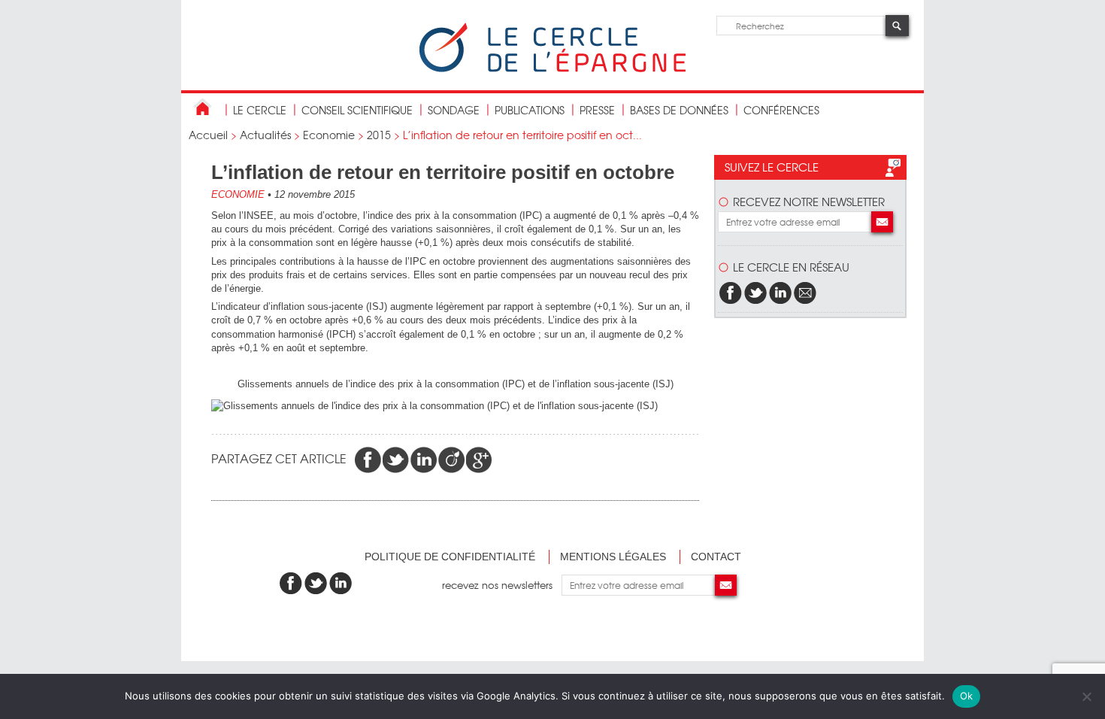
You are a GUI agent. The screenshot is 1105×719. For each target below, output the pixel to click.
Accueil (208, 134)
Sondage (454, 109)
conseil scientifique (357, 109)
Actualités (265, 134)
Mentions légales (613, 557)
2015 (379, 134)
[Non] (1086, 696)
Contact (716, 557)
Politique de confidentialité (450, 557)
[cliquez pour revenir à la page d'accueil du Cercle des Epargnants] (552, 68)
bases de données (679, 109)
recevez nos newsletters (502, 585)
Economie (329, 134)
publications (530, 109)
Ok (966, 696)
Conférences (781, 109)
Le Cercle (259, 109)
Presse (597, 109)
